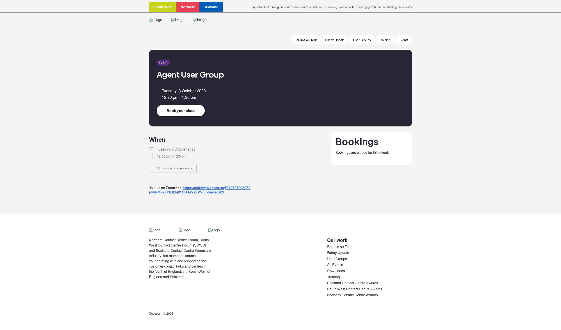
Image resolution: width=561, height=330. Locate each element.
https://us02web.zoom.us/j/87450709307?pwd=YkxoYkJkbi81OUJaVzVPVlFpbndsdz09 (199, 190)
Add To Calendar (176, 168)
